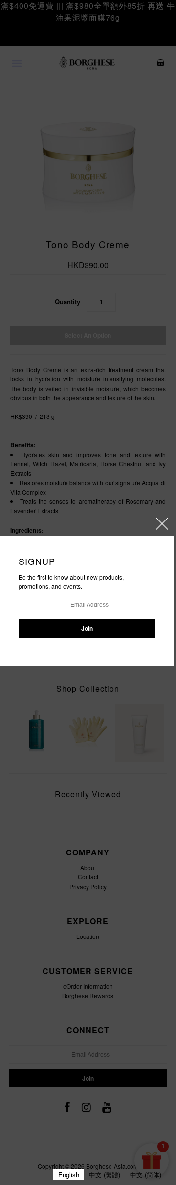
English (68, 1174)
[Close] (162, 524)
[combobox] (68, 1174)
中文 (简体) (145, 1174)
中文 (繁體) (104, 1174)
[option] (104, 1174)
